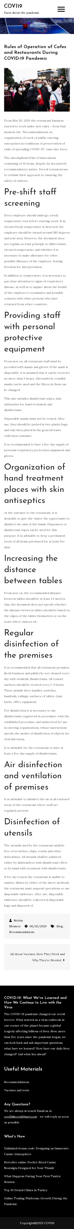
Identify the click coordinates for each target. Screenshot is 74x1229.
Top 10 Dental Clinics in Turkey (25, 1190)
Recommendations (21, 932)
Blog (60, 926)
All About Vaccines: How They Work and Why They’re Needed (37, 957)
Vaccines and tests (16, 1090)
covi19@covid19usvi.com (20, 1116)
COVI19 (13, 6)
